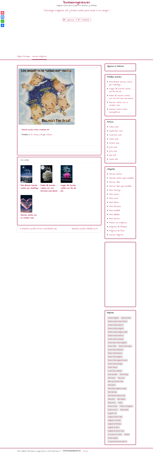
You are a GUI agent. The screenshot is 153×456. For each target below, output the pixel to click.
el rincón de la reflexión (115, 371)
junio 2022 (113, 147)
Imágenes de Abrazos (118, 226)
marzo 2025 (114, 127)
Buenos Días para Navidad (120, 186)
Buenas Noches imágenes (115, 328)
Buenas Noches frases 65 (84, 228)
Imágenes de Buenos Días (116, 431)
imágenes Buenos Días (115, 417)
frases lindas (124, 410)
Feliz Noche (111, 399)
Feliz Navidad (114, 210)
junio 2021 (113, 151)
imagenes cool (112, 413)
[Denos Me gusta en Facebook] (84, 21)
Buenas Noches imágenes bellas (117, 332)
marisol (49, 134)
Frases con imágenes (118, 222)
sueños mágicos (113, 438)
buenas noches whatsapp (115, 339)
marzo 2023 (113, 139)
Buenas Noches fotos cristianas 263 (39, 228)
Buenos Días (114, 182)
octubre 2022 (114, 143)
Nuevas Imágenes (39, 56)
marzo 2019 (113, 159)
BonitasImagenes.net (76, 2)
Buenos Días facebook (115, 353)
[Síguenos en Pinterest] (69, 21)
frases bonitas (112, 406)
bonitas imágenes (113, 318)
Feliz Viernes (114, 218)
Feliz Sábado (114, 214)
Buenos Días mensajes (115, 364)
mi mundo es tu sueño (115, 434)
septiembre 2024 (116, 131)
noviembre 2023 (115, 135)
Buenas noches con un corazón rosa (29, 216)
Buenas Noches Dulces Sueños (117, 321)
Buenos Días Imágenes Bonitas (117, 360)
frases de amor (113, 410)
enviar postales (112, 374)
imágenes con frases (114, 420)
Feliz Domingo (114, 190)
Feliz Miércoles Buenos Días (116, 396)
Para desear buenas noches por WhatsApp (29, 187)
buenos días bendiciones (115, 350)
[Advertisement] (76, 37)
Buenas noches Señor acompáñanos (118, 111)
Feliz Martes (114, 202)
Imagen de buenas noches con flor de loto (68, 188)
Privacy (85, 451)
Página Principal (23, 56)
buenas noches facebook (115, 325)
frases (120, 403)
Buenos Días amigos (125, 346)
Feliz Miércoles (115, 206)
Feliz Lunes (113, 198)
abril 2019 (112, 155)
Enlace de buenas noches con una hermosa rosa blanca (49, 188)
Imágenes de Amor (117, 230)
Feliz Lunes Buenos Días (115, 381)
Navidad (126, 434)
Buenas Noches (115, 174)
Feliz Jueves (114, 194)
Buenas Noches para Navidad (121, 178)
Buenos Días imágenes (115, 357)
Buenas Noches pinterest (115, 336)
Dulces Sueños (112, 367)
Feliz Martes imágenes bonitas (117, 389)
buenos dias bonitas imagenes (117, 343)
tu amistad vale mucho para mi (117, 442)
